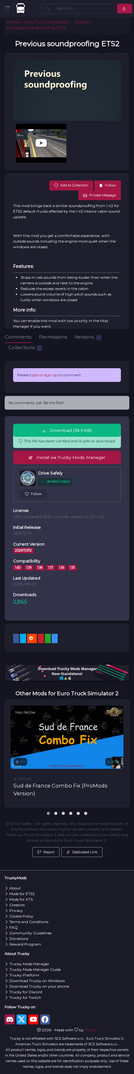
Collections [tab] (24, 347)
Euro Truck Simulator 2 (46, 22)
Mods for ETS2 (22, 893)
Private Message (102, 195)
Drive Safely (50, 473)
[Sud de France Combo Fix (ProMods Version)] (67, 737)
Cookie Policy (21, 916)
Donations (18, 938)
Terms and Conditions (28, 921)
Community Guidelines (30, 933)
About (15, 888)
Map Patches (25, 712)
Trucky (91, 1030)
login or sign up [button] (43, 375)
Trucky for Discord (25, 992)
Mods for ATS (21, 899)
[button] (48, 813)
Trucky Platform (24, 975)
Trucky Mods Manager (29, 963)
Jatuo (24, 779)
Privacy (16, 910)
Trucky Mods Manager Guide (35, 969)
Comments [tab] (18, 337)
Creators (17, 905)
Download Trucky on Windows (37, 980)
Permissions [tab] (53, 337)
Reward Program (25, 944)
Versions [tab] (86, 337)
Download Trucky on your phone (39, 986)
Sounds (82, 22)
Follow (36, 494)
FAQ (13, 927)
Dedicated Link (84, 852)
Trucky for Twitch (25, 997)
